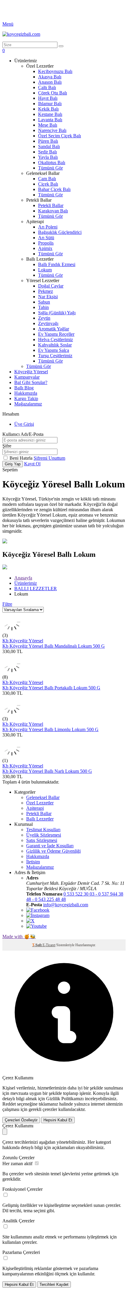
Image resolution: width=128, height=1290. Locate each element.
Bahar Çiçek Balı (54, 189)
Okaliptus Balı (51, 162)
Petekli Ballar (50, 205)
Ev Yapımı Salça (53, 350)
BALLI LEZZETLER (35, 588)
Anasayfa (23, 577)
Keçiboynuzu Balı (55, 71)
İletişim (33, 861)
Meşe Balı (47, 125)
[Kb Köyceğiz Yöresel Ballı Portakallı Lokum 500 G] (11, 671)
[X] (30, 920)
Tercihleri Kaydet (54, 1284)
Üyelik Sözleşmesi (43, 834)
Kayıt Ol (32, 463)
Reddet (9, 1103)
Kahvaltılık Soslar (55, 344)
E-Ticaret (49, 945)
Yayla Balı (48, 157)
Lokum (45, 269)
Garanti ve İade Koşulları (50, 845)
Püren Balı (48, 141)
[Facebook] (37, 910)
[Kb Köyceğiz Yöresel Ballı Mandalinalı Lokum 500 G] (11, 629)
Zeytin (44, 318)
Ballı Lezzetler (40, 818)
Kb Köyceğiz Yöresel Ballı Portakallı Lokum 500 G (51, 687)
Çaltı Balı (47, 87)
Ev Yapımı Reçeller (56, 334)
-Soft (37, 945)
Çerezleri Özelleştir (21, 1120)
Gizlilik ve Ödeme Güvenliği (53, 851)
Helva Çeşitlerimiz (55, 339)
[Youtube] (36, 926)
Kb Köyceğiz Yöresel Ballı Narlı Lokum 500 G (47, 771)
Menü (7, 24)
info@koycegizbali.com (65, 904)
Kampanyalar (27, 377)
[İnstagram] (37, 915)
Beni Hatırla (22, 458)
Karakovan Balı (53, 210)
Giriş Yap (13, 464)
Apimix (45, 248)
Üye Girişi (24, 424)
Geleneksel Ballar (43, 797)
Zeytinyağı (48, 323)
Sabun (44, 301)
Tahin (43, 307)
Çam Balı (47, 178)
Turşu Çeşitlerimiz (55, 355)
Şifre (6, 445)
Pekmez (45, 291)
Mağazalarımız (28, 403)
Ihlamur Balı (50, 103)
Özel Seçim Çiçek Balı (59, 135)
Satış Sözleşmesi (41, 840)
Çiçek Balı (48, 183)
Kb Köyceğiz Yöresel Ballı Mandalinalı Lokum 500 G (53, 646)
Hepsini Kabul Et (57, 1120)
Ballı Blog (24, 387)
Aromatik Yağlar (53, 328)
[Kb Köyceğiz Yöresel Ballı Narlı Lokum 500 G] (11, 755)
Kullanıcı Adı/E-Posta (22, 434)
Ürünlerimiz (25, 583)
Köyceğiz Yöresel (31, 371)
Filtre (7, 604)
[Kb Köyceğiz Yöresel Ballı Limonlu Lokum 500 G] (11, 713)
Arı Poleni (47, 226)
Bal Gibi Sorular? (30, 382)
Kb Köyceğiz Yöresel (22, 640)
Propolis (46, 242)
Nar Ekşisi (48, 296)
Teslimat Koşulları (43, 829)
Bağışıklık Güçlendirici (60, 232)
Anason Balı (50, 82)
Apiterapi (35, 808)
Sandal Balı (49, 146)
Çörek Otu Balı (52, 92)
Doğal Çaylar (50, 285)
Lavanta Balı (50, 119)
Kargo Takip (26, 398)
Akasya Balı (49, 76)
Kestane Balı (50, 114)
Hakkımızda (25, 393)
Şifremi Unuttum (49, 458)
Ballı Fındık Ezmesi (56, 264)
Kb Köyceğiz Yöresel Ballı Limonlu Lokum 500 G (50, 729)
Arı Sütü (46, 237)
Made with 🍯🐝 (19, 936)
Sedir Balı (47, 151)
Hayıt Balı (47, 98)
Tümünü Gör (50, 167)
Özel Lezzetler (40, 802)
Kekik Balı (48, 108)
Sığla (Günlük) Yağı (57, 312)
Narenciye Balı (52, 130)
